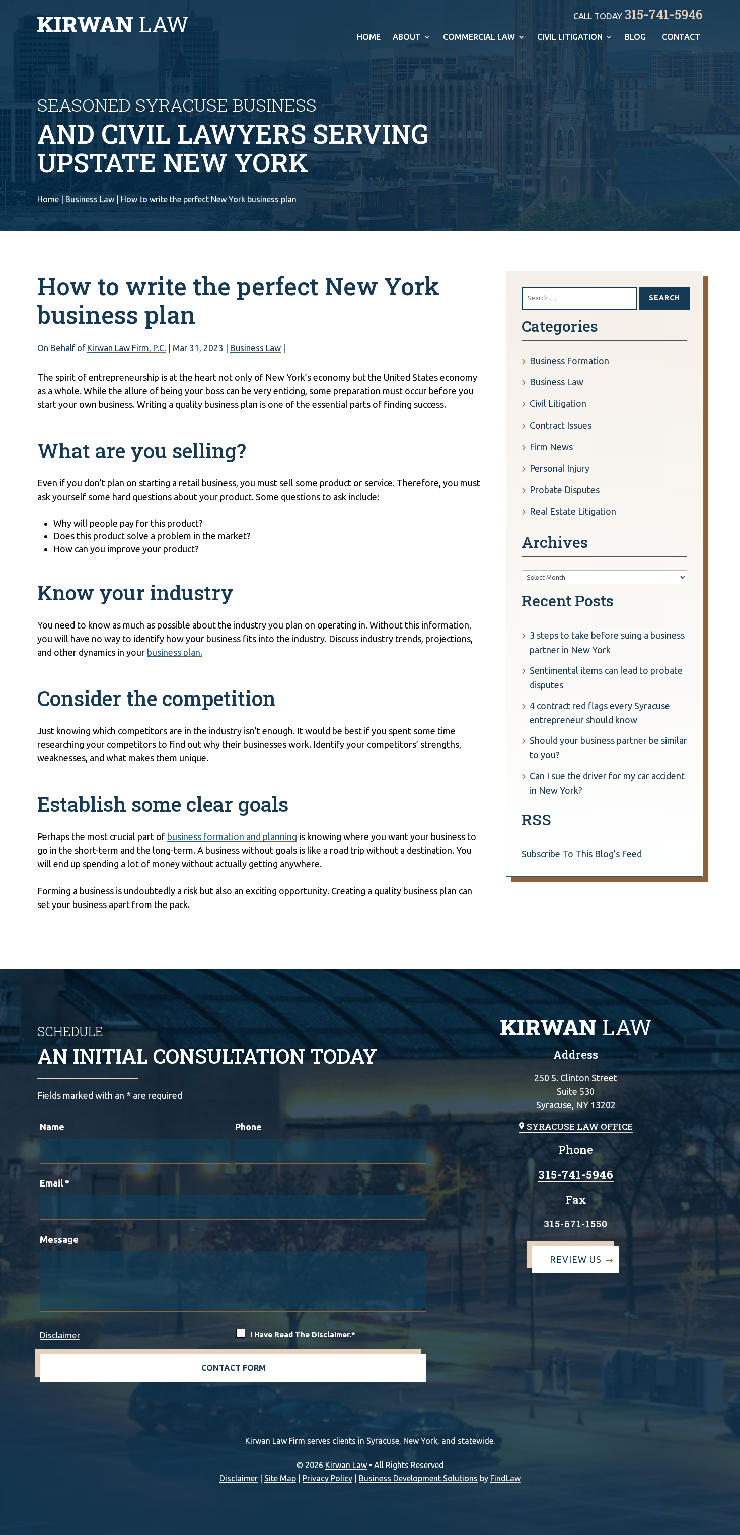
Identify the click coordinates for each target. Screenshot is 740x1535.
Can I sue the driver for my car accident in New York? (607, 783)
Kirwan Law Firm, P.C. (126, 348)
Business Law (255, 348)
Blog (635, 37)
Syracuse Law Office (580, 1126)
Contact (681, 37)
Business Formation (569, 361)
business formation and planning (232, 836)
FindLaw (505, 1478)
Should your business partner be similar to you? (608, 747)
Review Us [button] (576, 1259)
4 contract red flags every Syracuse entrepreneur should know (600, 713)
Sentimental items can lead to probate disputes (606, 677)
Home (369, 37)
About (407, 37)
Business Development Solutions (418, 1478)
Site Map (280, 1478)
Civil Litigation (570, 37)
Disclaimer (60, 1335)
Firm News (551, 447)
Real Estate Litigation (573, 511)
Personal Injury (559, 468)
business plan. (174, 652)
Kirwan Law (346, 1465)
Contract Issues (560, 425)
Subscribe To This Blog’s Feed (582, 854)
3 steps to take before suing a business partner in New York (607, 642)
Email (54, 1183)
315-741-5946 (663, 14)
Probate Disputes (565, 489)
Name (52, 1127)
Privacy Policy (327, 1478)
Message (59, 1239)
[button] (729, 1524)
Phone (248, 1127)
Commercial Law (479, 37)
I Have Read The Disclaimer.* (302, 1334)
